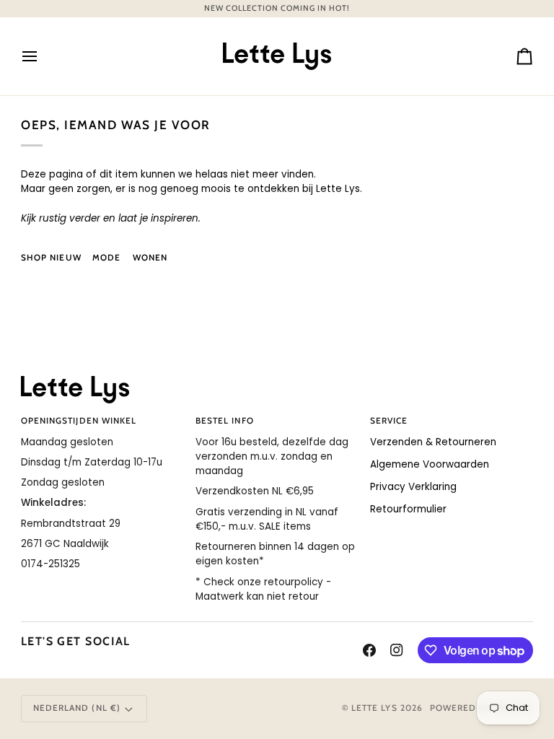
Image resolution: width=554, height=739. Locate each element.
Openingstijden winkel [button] (78, 421)
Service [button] (389, 421)
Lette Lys (374, 708)
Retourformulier (408, 509)
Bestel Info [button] (224, 421)
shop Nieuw (51, 258)
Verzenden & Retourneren (433, 442)
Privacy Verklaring (413, 487)
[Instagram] (396, 650)
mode (106, 258)
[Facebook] (369, 650)
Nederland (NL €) (76, 708)
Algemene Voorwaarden (429, 464)
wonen (150, 258)
